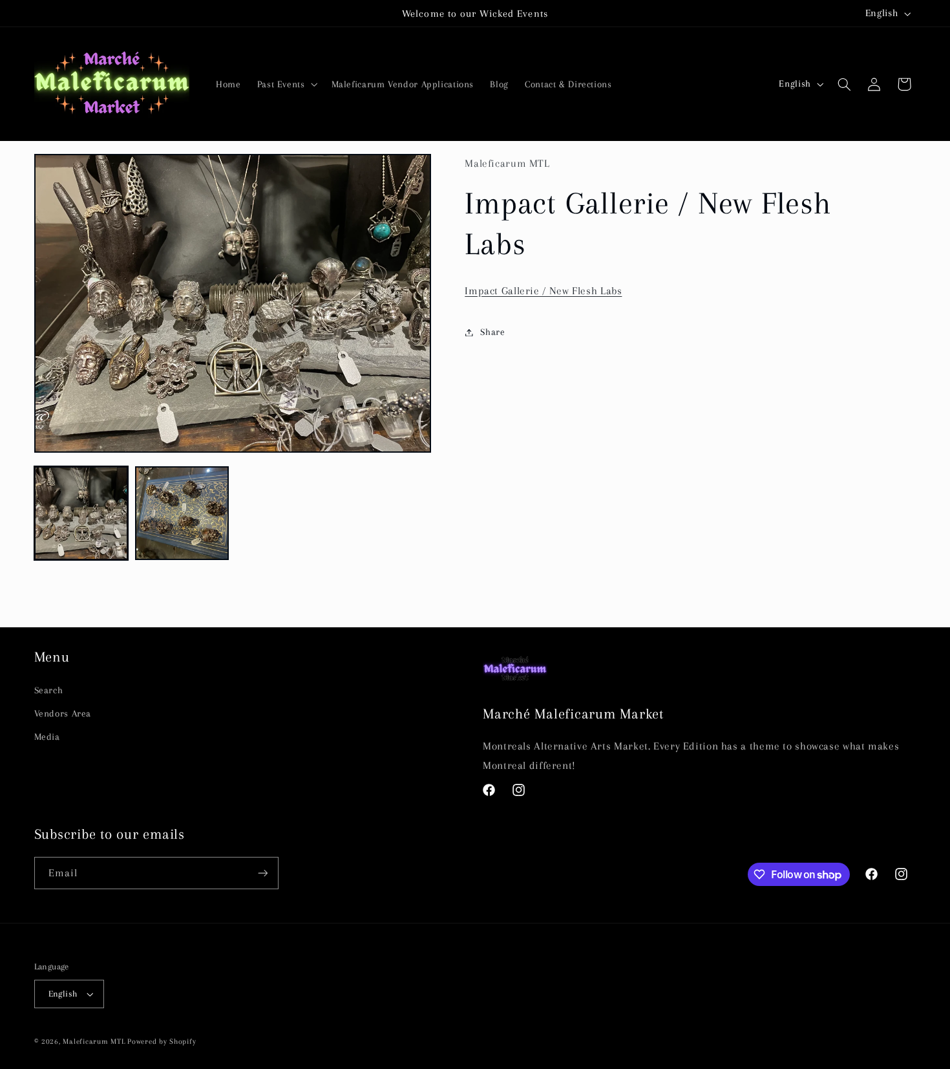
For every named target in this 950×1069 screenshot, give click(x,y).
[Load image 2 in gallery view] (182, 513)
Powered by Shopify (161, 1041)
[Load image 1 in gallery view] (81, 513)
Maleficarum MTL (94, 1041)
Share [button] (492, 332)
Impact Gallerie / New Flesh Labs (543, 291)
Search (48, 690)
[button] (286, 84)
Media (47, 736)
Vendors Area (63, 713)
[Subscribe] (262, 873)
